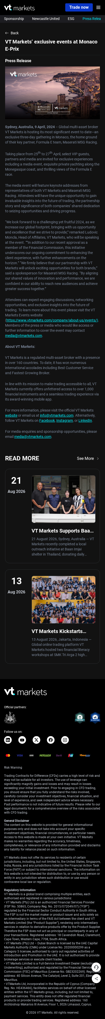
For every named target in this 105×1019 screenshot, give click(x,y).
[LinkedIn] (8, 740)
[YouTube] (22, 740)
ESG (71, 19)
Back (15, 33)
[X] (36, 740)
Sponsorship (14, 19)
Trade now (79, 7)
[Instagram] (65, 740)
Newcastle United (46, 19)
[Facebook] (51, 740)
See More (85, 458)
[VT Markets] (19, 7)
